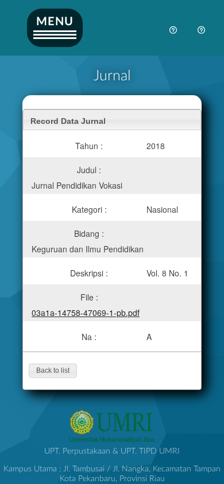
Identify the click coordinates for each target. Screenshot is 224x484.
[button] (53, 371)
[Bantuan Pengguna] (201, 31)
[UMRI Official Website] (112, 441)
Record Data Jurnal (68, 121)
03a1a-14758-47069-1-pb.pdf (86, 312)
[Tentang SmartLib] (173, 31)
